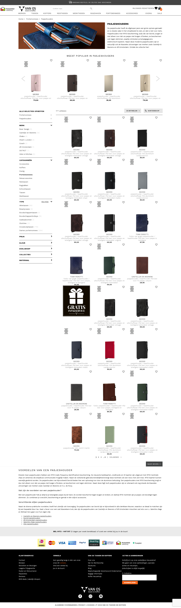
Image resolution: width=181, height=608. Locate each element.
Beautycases (26, 209)
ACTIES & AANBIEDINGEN (132, 556)
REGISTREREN (148, 8)
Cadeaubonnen (26, 220)
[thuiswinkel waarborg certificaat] (124, 543)
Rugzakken (95, 13)
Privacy (82, 605)
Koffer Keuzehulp (94, 576)
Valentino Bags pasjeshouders (35, 522)
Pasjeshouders (47, 19)
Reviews (22, 576)
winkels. (63, 563)
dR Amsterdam (26, 147)
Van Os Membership (95, 563)
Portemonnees (113, 13)
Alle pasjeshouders (30, 524)
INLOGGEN (136, 8)
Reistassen (62, 13)
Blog (89, 568)
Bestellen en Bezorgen (28, 566)
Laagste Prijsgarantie (27, 568)
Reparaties (23, 574)
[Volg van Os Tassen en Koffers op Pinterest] (101, 598)
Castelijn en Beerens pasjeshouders (37, 516)
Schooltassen (25, 189)
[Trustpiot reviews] (138, 543)
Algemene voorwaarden (66, 605)
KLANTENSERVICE (26, 556)
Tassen (34, 13)
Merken (21, 13)
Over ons (91, 560)
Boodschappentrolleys (30, 216)
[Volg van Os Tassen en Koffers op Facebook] (80, 598)
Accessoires (132, 13)
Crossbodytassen (28, 227)
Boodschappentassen (29, 213)
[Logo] (27, 11)
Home (20, 19)
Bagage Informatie (95, 574)
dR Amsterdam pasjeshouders (35, 520)
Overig (148, 13)
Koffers (47, 13)
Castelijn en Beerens (29, 133)
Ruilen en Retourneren (28, 571)
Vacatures (92, 566)
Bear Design (25, 129)
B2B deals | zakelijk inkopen (29, 579)
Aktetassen (25, 205)
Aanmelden (130, 583)
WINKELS (57, 556)
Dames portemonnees (31, 230)
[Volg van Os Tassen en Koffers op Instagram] (91, 598)
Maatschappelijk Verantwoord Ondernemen (105, 571)
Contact (22, 560)
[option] (90, 2)
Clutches (24, 223)
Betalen (22, 563)
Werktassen (79, 13)
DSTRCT (24, 151)
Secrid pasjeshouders (31, 518)
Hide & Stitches (27, 154)
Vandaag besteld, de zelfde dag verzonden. (92, 2)
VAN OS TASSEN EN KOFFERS (100, 556)
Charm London (26, 140)
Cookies (90, 605)
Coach (23, 143)
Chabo (23, 136)
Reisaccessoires (25, 178)
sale (159, 13)
